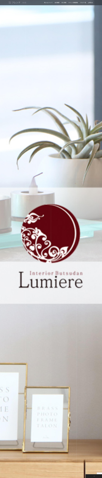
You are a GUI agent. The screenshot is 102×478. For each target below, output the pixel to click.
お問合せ (90, 2)
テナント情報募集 (73, 2)
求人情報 (64, 2)
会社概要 (57, 2)
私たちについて (48, 2)
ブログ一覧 (83, 2)
